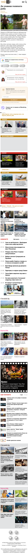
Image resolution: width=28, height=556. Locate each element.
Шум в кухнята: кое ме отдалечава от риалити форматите (19, 343)
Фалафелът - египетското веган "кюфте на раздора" (6, 200)
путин (11, 114)
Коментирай (22, 169)
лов (23, 114)
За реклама (20, 545)
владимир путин (17, 114)
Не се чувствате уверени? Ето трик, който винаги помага (7, 358)
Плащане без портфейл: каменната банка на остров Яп (7, 326)
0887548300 (18, 543)
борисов (4, 115)
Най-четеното (24, 239)
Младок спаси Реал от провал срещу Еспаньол (14, 252)
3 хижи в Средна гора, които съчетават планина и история (6, 183)
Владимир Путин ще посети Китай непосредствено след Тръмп (6, 130)
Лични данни (14, 545)
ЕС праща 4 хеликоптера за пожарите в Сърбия (19, 221)
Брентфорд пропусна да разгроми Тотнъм (15, 266)
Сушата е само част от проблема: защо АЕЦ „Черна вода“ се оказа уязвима (6, 311)
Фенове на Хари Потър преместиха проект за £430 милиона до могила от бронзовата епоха (7, 459)
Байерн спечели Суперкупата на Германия (15, 257)
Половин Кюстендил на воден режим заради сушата (7, 234)
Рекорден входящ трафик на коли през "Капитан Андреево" (20, 234)
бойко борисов (5, 114)
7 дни (21, 395)
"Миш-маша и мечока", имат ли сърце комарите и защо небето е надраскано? (7, 343)
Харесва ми (15, 65)
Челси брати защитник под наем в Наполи (15, 274)
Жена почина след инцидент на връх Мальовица (15, 248)
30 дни (25, 395)
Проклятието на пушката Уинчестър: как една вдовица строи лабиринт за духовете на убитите (20, 311)
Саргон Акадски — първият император (20, 325)
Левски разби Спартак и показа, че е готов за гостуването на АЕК (16, 262)
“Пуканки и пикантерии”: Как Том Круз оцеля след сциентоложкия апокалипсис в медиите (13, 386)
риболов (9, 115)
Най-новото (16, 239)
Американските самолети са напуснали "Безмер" (7, 221)
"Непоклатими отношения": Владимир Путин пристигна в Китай (20, 130)
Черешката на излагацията (15, 70)
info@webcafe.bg (11, 543)
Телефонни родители (19, 356)
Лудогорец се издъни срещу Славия (16, 270)
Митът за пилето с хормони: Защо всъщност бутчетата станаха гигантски (19, 164)
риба (12, 115)
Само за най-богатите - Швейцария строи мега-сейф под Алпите (7, 163)
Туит (23, 65)
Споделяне (6, 65)
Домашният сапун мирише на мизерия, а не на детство (15, 78)
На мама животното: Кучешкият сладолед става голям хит (15, 279)
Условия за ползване (6, 545)
